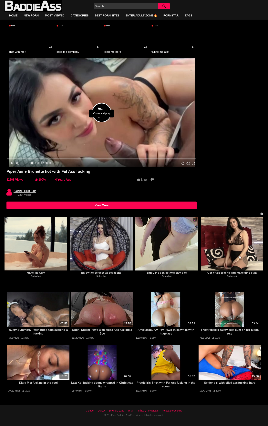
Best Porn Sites (107, 15)
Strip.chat (36, 276)
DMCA (101, 410)
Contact (90, 410)
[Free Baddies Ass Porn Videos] (33, 6)
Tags (188, 15)
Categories (79, 15)
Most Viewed (54, 15)
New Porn (31, 15)
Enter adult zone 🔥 (141, 15)
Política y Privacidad (147, 410)
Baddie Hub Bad (25, 190)
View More (101, 205)
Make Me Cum (36, 272)
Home (13, 15)
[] (164, 6)
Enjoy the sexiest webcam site (101, 272)
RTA (130, 410)
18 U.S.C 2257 (116, 410)
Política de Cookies (172, 410)
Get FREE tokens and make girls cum (231, 272)
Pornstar (171, 15)
